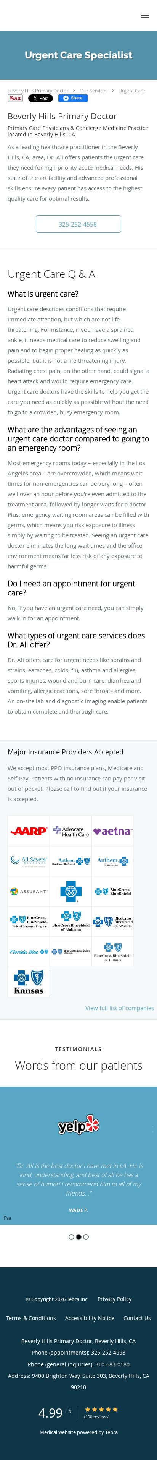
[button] (145, 15)
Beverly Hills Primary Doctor (38, 90)
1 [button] (71, 1237)
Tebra (111, 1432)
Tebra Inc (77, 1299)
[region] (78, 1156)
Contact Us (137, 1318)
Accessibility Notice (89, 1318)
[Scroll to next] (151, 1128)
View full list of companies (119, 1008)
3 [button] (86, 1237)
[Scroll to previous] (6, 1128)
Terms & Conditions (31, 1318)
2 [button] (79, 1237)
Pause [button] (7, 1218)
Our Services (93, 90)
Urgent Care (132, 90)
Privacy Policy (114, 1299)
